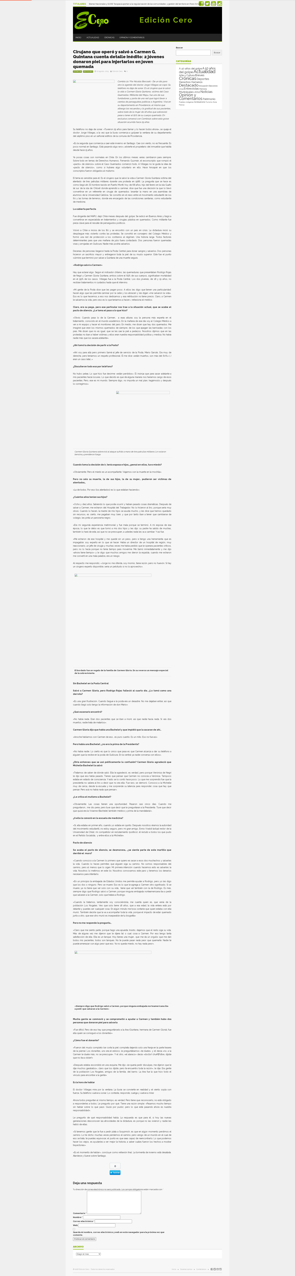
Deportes (203, 79)
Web (75, 1225)
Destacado (88, 71)
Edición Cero (166, 20)
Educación (203, 86)
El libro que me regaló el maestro (104, 3)
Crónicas (109, 37)
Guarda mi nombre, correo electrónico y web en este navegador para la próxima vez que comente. (118, 1233)
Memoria (203, 89)
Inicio (78, 37)
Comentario (80, 1213)
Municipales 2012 (189, 91)
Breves (199, 75)
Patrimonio (209, 99)
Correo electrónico (83, 1221)
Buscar (179, 47)
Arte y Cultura (187, 75)
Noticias (206, 92)
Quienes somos (186, 1269)
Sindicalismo (199, 102)
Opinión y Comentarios (132, 37)
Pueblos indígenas (186, 102)
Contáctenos (201, 1269)
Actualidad (93, 37)
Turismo (209, 102)
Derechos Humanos (191, 82)
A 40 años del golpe (190, 68)
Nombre (78, 1217)
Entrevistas (191, 88)
